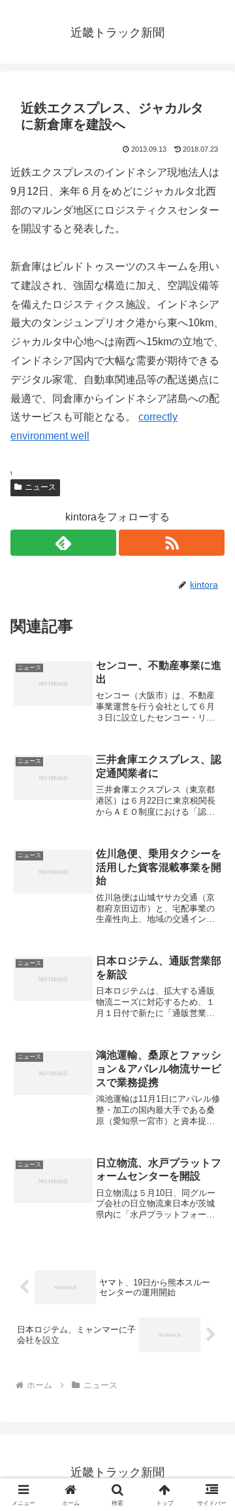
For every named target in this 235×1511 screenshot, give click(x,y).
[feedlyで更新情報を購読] (63, 543)
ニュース (40, 487)
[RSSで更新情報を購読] (172, 543)
